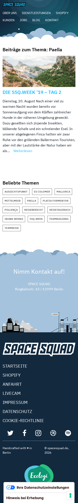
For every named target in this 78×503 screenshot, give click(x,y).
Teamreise (12, 228)
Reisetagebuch (59, 209)
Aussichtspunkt (16, 191)
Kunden (9, 20)
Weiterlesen (22, 151)
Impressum (15, 402)
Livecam (12, 393)
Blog (36, 20)
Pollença (11, 209)
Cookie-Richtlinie (23, 420)
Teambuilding (59, 218)
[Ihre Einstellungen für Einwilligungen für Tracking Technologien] (70, 495)
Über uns (10, 13)
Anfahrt (12, 384)
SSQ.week (36, 218)
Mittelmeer (13, 200)
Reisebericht (33, 209)
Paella (31, 200)
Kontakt (52, 20)
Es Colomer (42, 191)
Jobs (23, 20)
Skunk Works (14, 218)
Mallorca (63, 191)
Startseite (15, 366)
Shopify (62, 13)
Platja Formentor (55, 200)
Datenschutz (17, 411)
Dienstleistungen (36, 13)
